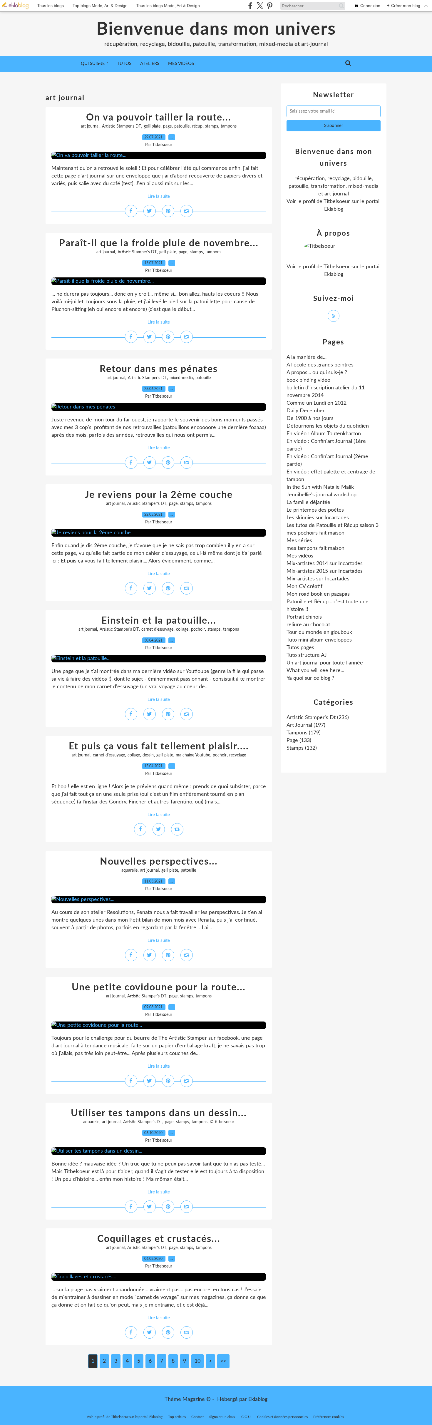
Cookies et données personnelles (282, 1417)
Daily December (306, 410)
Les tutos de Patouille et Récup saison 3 (333, 525)
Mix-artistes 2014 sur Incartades (325, 563)
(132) (302, 748)
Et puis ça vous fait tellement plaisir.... (159, 746)
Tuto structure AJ (307, 655)
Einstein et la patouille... (158, 620)
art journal (90, 126)
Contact (197, 1417)
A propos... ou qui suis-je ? (317, 372)
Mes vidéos (181, 63)
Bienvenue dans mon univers (216, 29)
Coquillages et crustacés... (158, 1239)
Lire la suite (159, 196)
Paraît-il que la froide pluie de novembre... (159, 243)
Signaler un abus (222, 1417)
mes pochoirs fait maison (315, 533)
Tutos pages (300, 647)
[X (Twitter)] (260, 5)
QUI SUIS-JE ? (94, 63)
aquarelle (129, 870)
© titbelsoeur (222, 1122)
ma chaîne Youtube (193, 755)
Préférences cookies (328, 1417)
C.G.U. (246, 1417)
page (167, 126)
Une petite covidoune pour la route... (159, 987)
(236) (318, 717)
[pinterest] (269, 5)
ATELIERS (149, 63)
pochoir (198, 629)
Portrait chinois (304, 617)
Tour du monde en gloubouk (319, 632)
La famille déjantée (308, 502)
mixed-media (181, 378)
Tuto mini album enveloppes (319, 640)
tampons (229, 126)
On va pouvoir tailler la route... (158, 117)
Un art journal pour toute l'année (325, 663)
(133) (299, 740)
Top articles (177, 1417)
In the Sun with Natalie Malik (320, 487)
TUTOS (124, 63)
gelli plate (152, 126)
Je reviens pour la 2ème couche (159, 495)
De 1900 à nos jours (310, 418)
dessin (148, 755)
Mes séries (299, 540)
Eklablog (257, 1399)
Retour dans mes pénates (159, 369)
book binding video (308, 380)
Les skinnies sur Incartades (318, 517)
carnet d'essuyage (157, 629)
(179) (304, 733)
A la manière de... (306, 357)
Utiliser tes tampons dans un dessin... (159, 1113)
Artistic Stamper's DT (121, 126)
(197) (306, 725)
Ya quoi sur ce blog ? (310, 678)
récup (197, 126)
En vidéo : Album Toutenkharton (324, 433)
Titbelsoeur (337, 201)
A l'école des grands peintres (320, 365)
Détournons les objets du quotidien (328, 426)
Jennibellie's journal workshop (321, 495)
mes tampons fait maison (315, 548)
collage (182, 629)
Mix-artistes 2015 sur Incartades (325, 571)
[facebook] (250, 5)
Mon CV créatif (304, 586)
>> (223, 1361)
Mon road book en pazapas (318, 594)
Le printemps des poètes (315, 510)
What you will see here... (315, 670)
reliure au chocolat (308, 624)
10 (197, 1361)
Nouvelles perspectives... (159, 861)
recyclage (237, 755)
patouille (182, 126)
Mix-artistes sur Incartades (318, 579)
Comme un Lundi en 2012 (316, 403)
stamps (211, 126)
